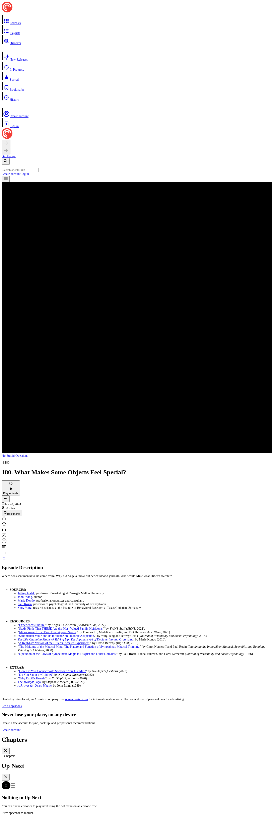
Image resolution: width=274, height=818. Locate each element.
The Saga (29, 682)
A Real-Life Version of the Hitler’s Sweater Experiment (54, 643)
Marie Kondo (26, 600)
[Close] (6, 751)
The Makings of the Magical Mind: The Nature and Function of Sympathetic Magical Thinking (79, 646)
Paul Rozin (25, 604)
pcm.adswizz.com (76, 699)
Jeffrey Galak (26, 593)
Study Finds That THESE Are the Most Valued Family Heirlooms (60, 628)
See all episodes (12, 706)
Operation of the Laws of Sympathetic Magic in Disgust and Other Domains (67, 654)
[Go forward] (6, 150)
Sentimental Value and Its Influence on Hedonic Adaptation (56, 635)
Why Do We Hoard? (32, 678)
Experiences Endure (32, 625)
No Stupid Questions (15, 455)
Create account (11, 174)
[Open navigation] (6, 179)
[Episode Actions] (6, 498)
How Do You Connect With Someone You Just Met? (52, 671)
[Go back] (6, 143)
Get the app (9, 156)
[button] (137, 20)
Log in (24, 174)
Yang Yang (24, 607)
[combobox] (20, 170)
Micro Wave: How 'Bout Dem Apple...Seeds (47, 632)
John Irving (25, 597)
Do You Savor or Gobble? (35, 674)
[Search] (6, 161)
